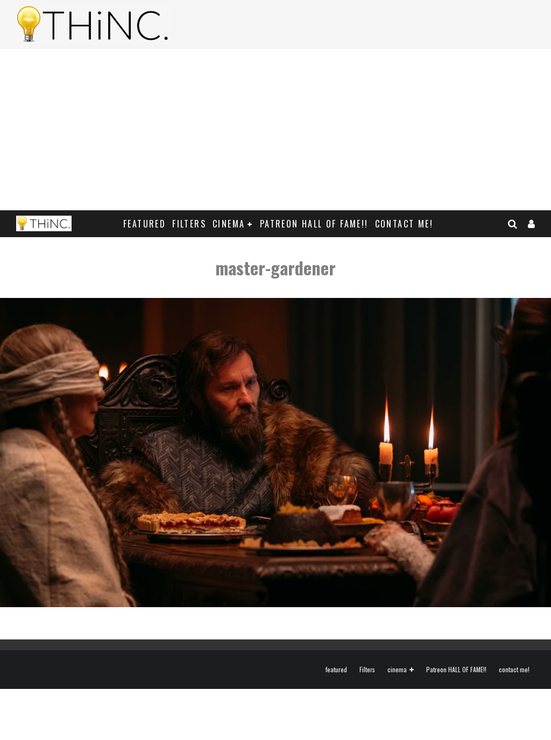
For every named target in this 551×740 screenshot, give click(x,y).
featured (144, 223)
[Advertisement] (275, 129)
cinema (229, 223)
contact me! (404, 223)
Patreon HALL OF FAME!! (314, 223)
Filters (189, 223)
